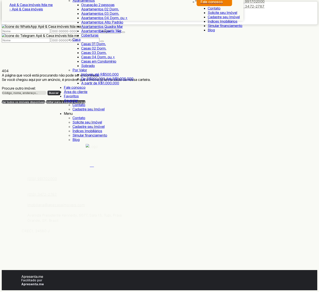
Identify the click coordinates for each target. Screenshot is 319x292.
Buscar (54, 93)
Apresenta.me (32, 276)
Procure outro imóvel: (19, 88)
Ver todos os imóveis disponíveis (23, 102)
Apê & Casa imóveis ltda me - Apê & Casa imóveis (31, 7)
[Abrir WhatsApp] (308, 281)
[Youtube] (92, 164)
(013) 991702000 (42, 179)
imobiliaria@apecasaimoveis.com (56, 205)
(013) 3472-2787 (250, 6)
